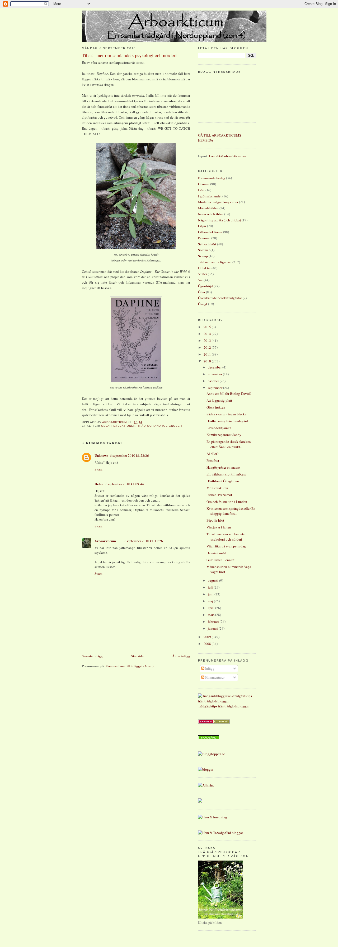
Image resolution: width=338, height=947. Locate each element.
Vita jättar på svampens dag (226, 546)
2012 (208, 347)
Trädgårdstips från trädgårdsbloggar (223, 706)
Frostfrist (212, 460)
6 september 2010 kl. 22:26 (129, 455)
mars (211, 614)
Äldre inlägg (181, 656)
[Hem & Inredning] (212, 817)
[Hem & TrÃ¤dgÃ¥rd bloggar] (220, 832)
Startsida (137, 656)
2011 (208, 354)
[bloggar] (205, 769)
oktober (214, 380)
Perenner (204, 238)
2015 (208, 326)
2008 (208, 643)
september (215, 387)
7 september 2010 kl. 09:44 (124, 484)
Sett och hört (207, 244)
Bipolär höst (215, 520)
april (211, 607)
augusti (213, 580)
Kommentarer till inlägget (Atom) (129, 666)
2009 (208, 636)
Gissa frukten (215, 407)
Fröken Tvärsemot (219, 494)
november (215, 374)
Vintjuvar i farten (218, 527)
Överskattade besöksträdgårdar (220, 297)
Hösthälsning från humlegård (227, 421)
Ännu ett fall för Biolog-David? (228, 393)
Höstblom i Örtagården (222, 481)
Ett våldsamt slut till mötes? (226, 474)
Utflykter (204, 268)
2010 (208, 361)
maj (211, 601)
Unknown (101, 455)
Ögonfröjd (205, 286)
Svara (98, 469)
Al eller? (212, 453)
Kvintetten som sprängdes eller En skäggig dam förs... (230, 511)
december (215, 367)
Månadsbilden (208, 208)
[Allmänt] (206, 785)
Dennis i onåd (216, 553)
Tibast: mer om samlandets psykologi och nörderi (225, 537)
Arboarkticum (105, 540)
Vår (200, 280)
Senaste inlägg (92, 656)
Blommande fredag (211, 178)
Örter (201, 292)
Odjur (202, 226)
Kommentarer (214, 677)
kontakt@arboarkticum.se (227, 156)
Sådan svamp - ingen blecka (226, 414)
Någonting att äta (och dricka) (219, 220)
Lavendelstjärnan (218, 427)
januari (213, 628)
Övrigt (202, 304)
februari (214, 621)
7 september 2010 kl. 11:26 (143, 540)
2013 (208, 340)
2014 (208, 333)
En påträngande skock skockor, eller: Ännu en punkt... (228, 444)
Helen (99, 483)
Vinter (202, 273)
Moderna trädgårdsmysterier (218, 202)
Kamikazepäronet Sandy (223, 434)
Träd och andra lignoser (160, 425)
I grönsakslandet (210, 196)
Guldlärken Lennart (220, 559)
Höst (201, 190)
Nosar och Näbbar (210, 214)
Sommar (204, 249)
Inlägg (209, 668)
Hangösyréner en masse (223, 467)
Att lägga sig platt (219, 400)
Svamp (203, 256)
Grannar (203, 184)
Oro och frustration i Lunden (226, 501)
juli (211, 587)
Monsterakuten (217, 487)
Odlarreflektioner (118, 425)
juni (211, 594)
